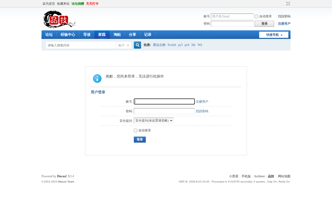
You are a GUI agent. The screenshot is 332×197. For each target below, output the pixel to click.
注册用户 (284, 23)
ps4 (187, 45)
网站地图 (284, 176)
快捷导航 (272, 35)
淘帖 (117, 35)
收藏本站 (63, 3)
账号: (129, 101)
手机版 (246, 176)
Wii (200, 45)
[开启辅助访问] (283, 3)
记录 (147, 35)
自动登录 (265, 16)
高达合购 (159, 45)
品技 (271, 176)
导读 (87, 35)
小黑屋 (233, 176)
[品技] (59, 27)
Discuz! (62, 176)
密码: (129, 111)
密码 (207, 23)
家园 (102, 35)
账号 (207, 16)
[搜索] (137, 45)
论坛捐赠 (78, 3)
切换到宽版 (287, 3)
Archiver (259, 176)
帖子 (122, 45)
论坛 (49, 35)
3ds (193, 45)
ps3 (180, 45)
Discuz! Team (66, 181)
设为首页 (49, 3)
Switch (172, 45)
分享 (132, 35)
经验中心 (68, 35)
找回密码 (284, 16)
